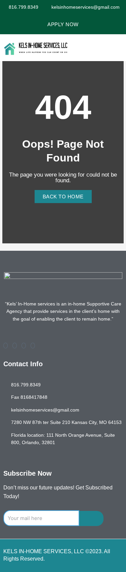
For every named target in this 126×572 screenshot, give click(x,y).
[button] (117, 48)
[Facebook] (5, 345)
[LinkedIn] (24, 345)
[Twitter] (14, 345)
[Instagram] (33, 345)
